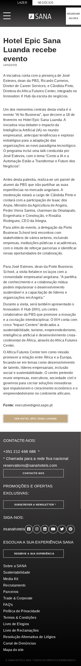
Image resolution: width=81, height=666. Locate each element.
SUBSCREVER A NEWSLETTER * (35, 504)
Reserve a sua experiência (34, 553)
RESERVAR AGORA (73, 16)
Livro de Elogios (16, 624)
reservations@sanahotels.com (30, 465)
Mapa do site (13, 650)
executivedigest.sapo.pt (33, 405)
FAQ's (8, 604)
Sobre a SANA (15, 566)
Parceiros (10, 592)
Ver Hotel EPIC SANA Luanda (35, 418)
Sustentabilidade (16, 572)
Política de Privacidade (21, 611)
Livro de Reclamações (21, 630)
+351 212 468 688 (19, 451)
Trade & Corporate (18, 598)
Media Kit (10, 579)
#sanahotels (14, 529)
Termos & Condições (19, 617)
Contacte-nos (33, 473)
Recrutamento (14, 585)
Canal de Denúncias (19, 643)
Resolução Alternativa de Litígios (29, 637)
